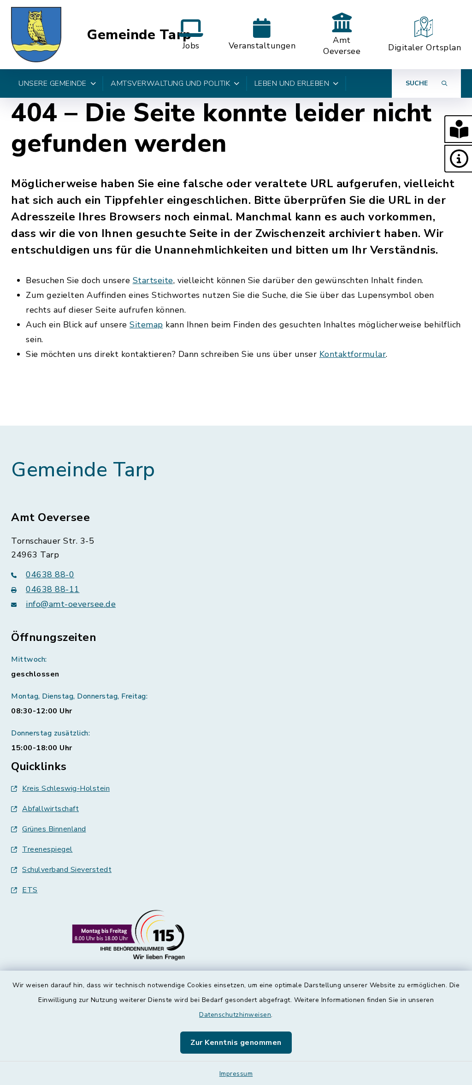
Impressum (236, 1073)
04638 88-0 (50, 574)
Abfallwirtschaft (50, 809)
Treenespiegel (47, 849)
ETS (30, 890)
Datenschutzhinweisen (235, 1014)
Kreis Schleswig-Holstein (66, 788)
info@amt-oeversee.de (71, 604)
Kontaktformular (352, 354)
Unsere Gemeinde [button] (52, 83)
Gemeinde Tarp (139, 34)
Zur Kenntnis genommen (236, 1043)
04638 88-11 (53, 589)
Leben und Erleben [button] (292, 83)
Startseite (153, 280)
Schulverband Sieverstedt (67, 870)
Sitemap (146, 324)
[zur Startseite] (36, 35)
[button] (458, 129)
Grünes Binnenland (54, 829)
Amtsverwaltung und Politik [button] (170, 83)
